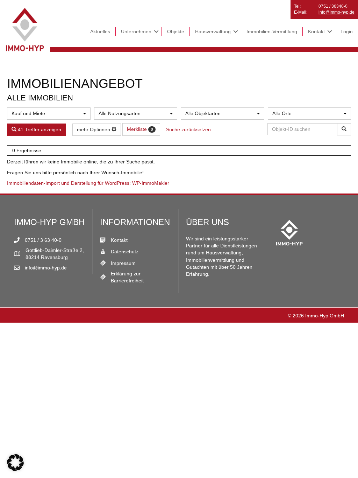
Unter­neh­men (136, 31)
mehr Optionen (94, 129)
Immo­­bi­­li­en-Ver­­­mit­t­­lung (271, 31)
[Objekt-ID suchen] (344, 129)
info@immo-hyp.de (336, 12)
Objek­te (175, 31)
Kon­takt (316, 31)
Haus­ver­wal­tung (213, 31)
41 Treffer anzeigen (38, 129)
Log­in (347, 31)
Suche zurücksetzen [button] (188, 129)
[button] (156, 31)
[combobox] (49, 113)
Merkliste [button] (140, 129)
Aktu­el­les (100, 31)
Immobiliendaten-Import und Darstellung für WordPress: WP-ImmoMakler (88, 183)
